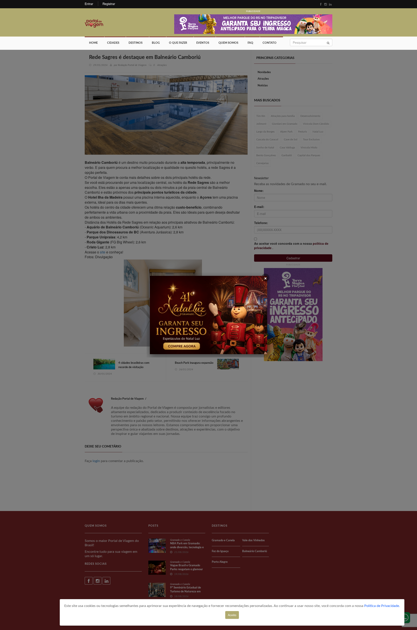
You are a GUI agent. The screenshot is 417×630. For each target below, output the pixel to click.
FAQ (250, 43)
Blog (156, 43)
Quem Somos (228, 43)
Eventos (202, 43)
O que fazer (178, 43)
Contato (269, 43)
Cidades (113, 43)
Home (93, 43)
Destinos (135, 43)
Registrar (109, 4)
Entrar (89, 4)
